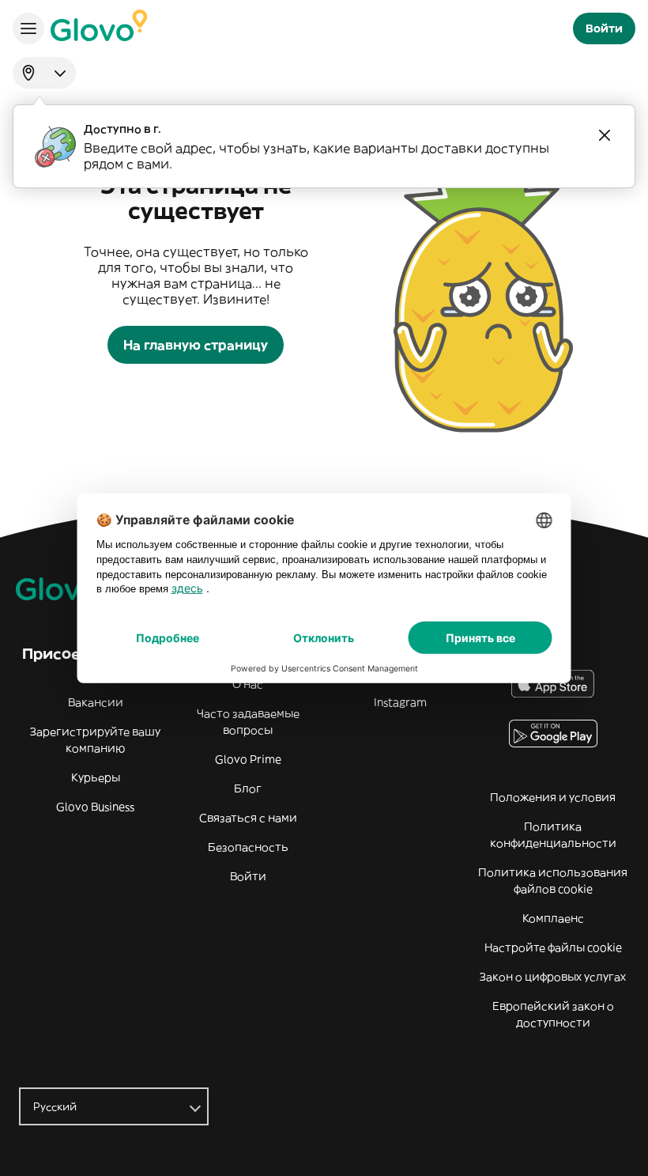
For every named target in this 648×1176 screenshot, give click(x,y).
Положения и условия (553, 797)
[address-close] (604, 135)
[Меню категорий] (28, 28)
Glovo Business (95, 807)
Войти (248, 876)
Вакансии (95, 702)
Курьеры (95, 777)
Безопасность (248, 847)
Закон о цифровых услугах (553, 977)
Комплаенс (553, 918)
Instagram (400, 702)
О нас (247, 684)
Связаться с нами (248, 818)
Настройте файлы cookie (553, 947)
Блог (248, 788)
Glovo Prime (248, 759)
